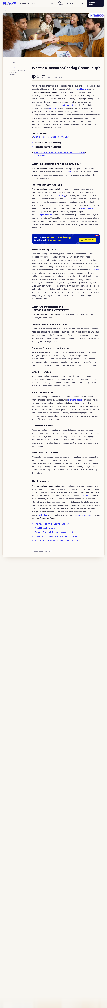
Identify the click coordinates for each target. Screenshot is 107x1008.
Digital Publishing (52, 63)
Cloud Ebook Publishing (45, 528)
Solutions (23, 3)
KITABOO (87, 495)
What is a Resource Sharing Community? (17, 67)
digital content (86, 208)
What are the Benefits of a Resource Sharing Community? (59, 152)
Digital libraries (45, 215)
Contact (81, 3)
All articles (10, 10)
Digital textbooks (75, 400)
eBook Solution (38, 63)
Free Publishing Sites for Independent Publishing (56, 536)
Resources (49, 3)
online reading (59, 195)
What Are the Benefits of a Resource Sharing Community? (17, 72)
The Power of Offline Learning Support (52, 524)
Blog (63, 63)
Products (35, 3)
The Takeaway (13, 77)
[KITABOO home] (9, 3)
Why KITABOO (60, 3)
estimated (53, 108)
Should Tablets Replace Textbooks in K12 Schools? (57, 540)
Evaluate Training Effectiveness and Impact (54, 532)
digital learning (81, 89)
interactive (95, 270)
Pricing (70, 3)
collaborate (69, 172)
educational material (68, 105)
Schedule (43, 515)
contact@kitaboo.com (84, 515)
